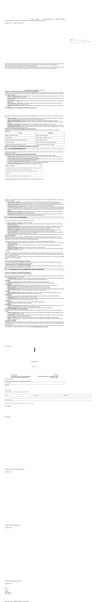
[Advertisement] (39, 9)
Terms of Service (8, 593)
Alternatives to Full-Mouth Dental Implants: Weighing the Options (18, 175)
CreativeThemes (25, 601)
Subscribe (7, 385)
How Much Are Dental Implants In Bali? (13, 581)
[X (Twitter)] (34, 349)
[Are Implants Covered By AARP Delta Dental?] (48, 443)
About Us (7, 590)
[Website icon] (35, 364)
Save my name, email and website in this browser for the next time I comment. (20, 403)
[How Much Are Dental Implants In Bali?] (48, 554)
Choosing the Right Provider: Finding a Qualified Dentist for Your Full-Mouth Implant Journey (24, 167)
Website (65, 395)
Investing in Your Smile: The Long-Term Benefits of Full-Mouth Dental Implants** (22, 171)
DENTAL (38, 19)
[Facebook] (34, 348)
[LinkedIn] (34, 351)
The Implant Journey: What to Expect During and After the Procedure (19, 169)
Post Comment (8, 405)
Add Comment (9, 399)
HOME (32, 19)
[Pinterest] (34, 350)
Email (36, 395)
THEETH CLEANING (60, 19)
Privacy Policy (8, 592)
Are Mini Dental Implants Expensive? (12, 525)
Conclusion (8, 172)
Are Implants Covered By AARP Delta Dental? (14, 469)
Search (71, 39)
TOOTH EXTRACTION (48, 19)
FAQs (7, 174)
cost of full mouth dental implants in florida (39, 326)
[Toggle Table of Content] (40, 166)
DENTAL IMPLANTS (19, 23)
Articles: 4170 (34, 366)
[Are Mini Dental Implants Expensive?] (48, 498)
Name (7, 395)
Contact (6, 591)
